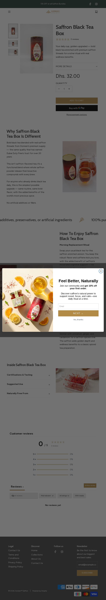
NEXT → (78, 313)
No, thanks (78, 320)
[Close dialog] (101, 271)
